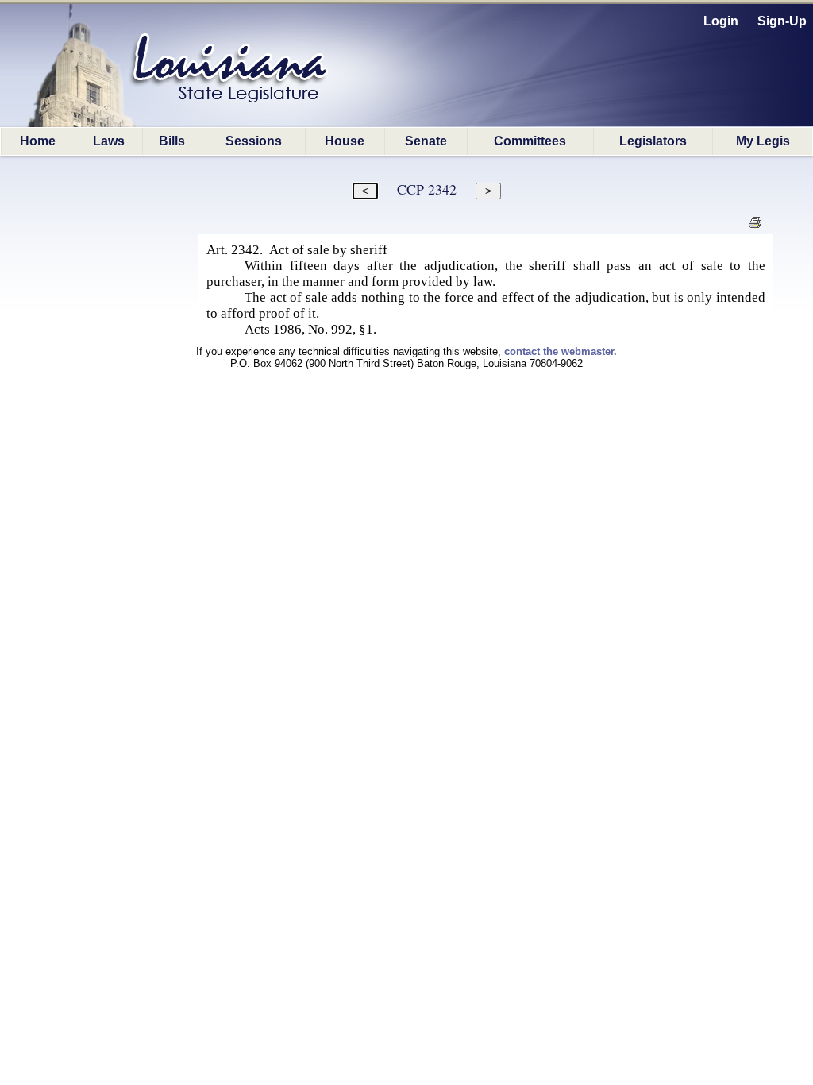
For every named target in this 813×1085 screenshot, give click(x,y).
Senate (426, 141)
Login (720, 21)
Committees (530, 141)
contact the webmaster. (560, 351)
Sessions (253, 141)
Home (38, 141)
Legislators (653, 141)
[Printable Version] (755, 227)
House (344, 141)
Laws (109, 141)
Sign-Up (782, 21)
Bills (172, 141)
